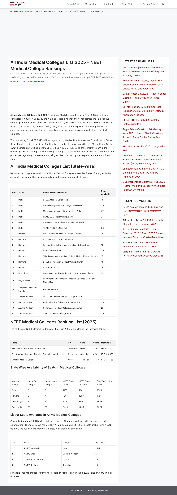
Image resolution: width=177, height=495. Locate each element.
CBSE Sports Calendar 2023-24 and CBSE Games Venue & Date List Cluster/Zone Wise (143, 233)
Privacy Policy (149, 4)
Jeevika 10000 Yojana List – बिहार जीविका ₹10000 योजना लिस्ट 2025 (143, 211)
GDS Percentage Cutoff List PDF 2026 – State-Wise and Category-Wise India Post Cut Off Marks (144, 185)
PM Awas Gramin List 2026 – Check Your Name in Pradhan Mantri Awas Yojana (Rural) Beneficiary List (142, 159)
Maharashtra (91, 4)
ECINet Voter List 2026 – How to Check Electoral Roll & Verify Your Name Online (144, 97)
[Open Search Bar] (163, 4)
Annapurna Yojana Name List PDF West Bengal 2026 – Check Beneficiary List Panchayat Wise (144, 71)
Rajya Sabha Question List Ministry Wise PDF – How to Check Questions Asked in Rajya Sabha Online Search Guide (143, 135)
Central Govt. (73, 4)
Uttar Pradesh (109, 4)
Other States (128, 4)
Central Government (29, 11)
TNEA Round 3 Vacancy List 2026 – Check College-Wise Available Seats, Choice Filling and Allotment (143, 84)
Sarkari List (13, 11)
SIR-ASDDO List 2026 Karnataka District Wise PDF (141, 122)
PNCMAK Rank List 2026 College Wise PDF (144, 148)
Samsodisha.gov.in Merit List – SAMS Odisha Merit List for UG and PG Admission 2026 (143, 172)
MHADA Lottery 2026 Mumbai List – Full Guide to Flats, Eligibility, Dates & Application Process (143, 110)
